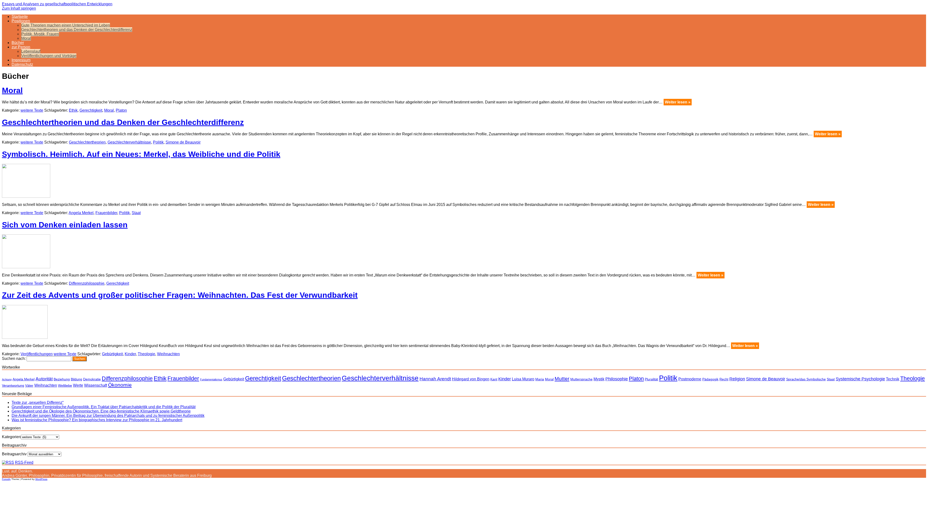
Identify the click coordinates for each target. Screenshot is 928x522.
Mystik (599, 379)
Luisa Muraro (523, 379)
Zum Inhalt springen (19, 8)
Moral (26, 38)
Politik (158, 142)
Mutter (562, 378)
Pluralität (651, 379)
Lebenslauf (30, 51)
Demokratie (92, 379)
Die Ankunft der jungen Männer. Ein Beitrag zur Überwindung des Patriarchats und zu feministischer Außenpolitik (108, 415)
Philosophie (616, 379)
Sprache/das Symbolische (806, 379)
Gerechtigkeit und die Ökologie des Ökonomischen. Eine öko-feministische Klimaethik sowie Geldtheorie (101, 411)
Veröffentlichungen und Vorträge (48, 56)
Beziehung (62, 379)
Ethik (73, 110)
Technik (892, 379)
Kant (493, 379)
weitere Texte (32, 110)
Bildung (76, 379)
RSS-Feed (24, 462)
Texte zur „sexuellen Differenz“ (38, 402)
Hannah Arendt (435, 378)
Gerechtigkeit (91, 110)
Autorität (44, 378)
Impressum (21, 60)
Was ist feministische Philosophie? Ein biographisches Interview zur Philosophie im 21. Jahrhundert (97, 420)
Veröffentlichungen (37, 354)
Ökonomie (120, 385)
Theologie (146, 354)
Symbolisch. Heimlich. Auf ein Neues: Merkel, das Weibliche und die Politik (141, 154)
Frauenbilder (106, 213)
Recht (723, 379)
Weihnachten (168, 354)
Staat (136, 213)
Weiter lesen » (677, 102)
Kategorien (11, 437)
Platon (121, 110)
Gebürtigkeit (112, 354)
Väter (29, 385)
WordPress (41, 479)
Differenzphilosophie (86, 283)
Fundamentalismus (211, 379)
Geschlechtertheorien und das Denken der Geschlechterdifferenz (76, 30)
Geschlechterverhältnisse (129, 142)
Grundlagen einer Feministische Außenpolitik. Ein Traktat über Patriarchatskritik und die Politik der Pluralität (104, 407)
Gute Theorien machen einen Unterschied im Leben (65, 25)
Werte (78, 385)
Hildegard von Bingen (470, 379)
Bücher (18, 43)
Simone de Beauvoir (183, 142)
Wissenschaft (95, 385)
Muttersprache (581, 379)
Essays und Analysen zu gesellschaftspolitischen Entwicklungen (57, 4)
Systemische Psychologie (860, 379)
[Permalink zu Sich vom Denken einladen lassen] (26, 267)
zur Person (21, 47)
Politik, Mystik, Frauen (40, 34)
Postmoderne (689, 379)
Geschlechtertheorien (87, 142)
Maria (539, 379)
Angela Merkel (81, 213)
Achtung (7, 379)
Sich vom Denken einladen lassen (65, 224)
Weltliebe (65, 385)
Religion (737, 379)
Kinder (130, 354)
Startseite (20, 16)
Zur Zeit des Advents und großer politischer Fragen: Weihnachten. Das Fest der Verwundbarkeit (180, 295)
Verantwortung (13, 385)
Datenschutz (22, 64)
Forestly (6, 479)
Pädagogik (710, 379)
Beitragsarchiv (14, 454)
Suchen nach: (14, 358)
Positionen (21, 21)
